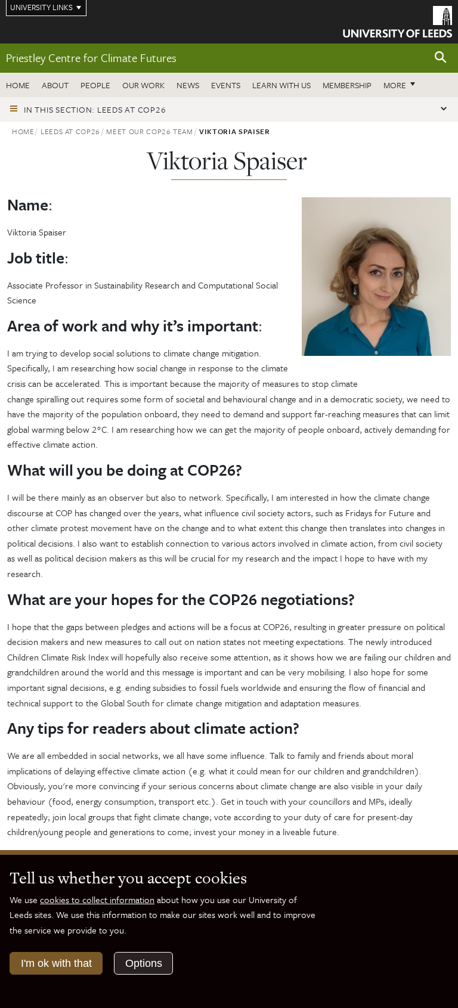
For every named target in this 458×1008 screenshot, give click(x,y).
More (402, 84)
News (188, 85)
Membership (347, 85)
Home (18, 85)
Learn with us (281, 85)
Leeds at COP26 (70, 131)
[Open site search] (440, 57)
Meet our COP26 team (149, 131)
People (95, 85)
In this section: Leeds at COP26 (95, 109)
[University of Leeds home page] (397, 21)
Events (225, 85)
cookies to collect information (97, 899)
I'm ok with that (56, 963)
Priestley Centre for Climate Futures (91, 57)
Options (143, 963)
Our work (143, 85)
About (55, 85)
